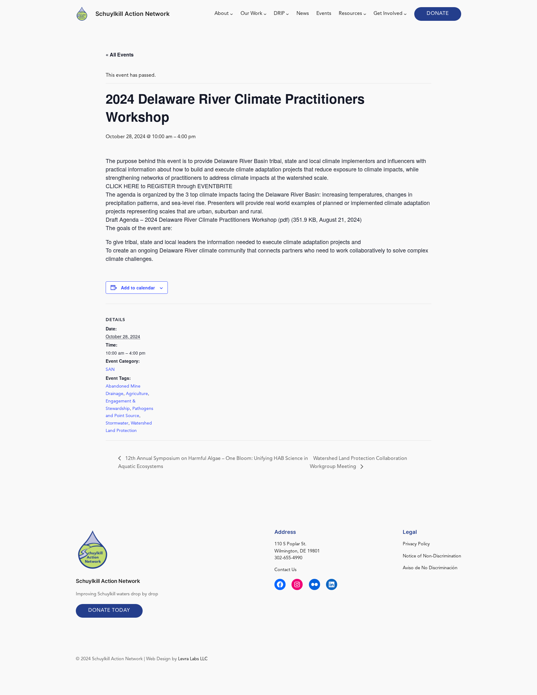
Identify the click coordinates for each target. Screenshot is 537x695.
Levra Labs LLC (193, 659)
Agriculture (137, 394)
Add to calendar (138, 287)
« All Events (120, 54)
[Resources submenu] (364, 14)
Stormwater (117, 423)
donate (438, 13)
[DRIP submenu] (287, 14)
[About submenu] (231, 14)
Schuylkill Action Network (132, 13)
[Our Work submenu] (265, 14)
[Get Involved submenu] (405, 14)
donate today (109, 610)
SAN (110, 369)
